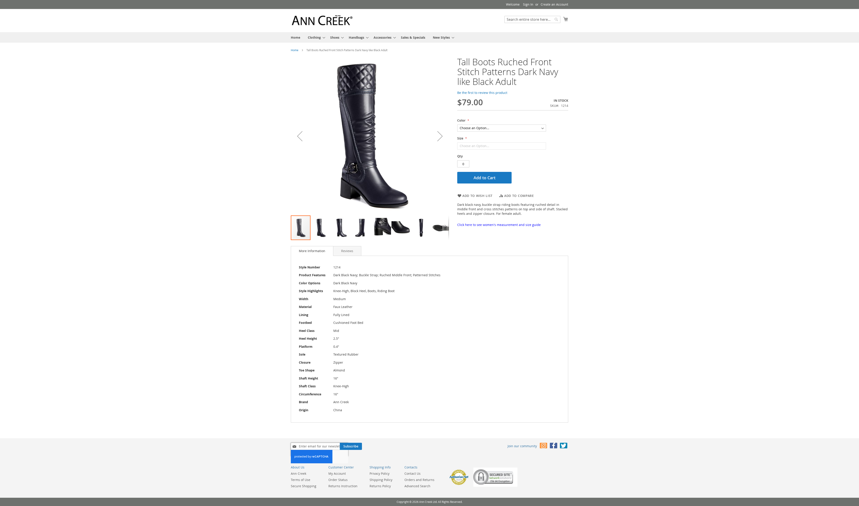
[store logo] (322, 20)
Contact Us (412, 473)
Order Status (338, 480)
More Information (312, 251)
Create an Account (554, 4)
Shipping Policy (381, 480)
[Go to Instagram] (543, 446)
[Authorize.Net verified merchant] (459, 484)
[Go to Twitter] (563, 446)
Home (294, 50)
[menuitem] (295, 37)
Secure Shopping (303, 486)
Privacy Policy (379, 473)
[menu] (429, 37)
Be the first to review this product (482, 93)
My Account (337, 473)
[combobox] (532, 19)
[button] (300, 136)
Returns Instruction (342, 486)
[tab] (312, 251)
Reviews (347, 251)
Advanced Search (417, 486)
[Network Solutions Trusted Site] (495, 485)
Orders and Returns (419, 480)
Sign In (528, 4)
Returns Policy (380, 486)
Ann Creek (298, 473)
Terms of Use (300, 480)
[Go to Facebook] (553, 446)
